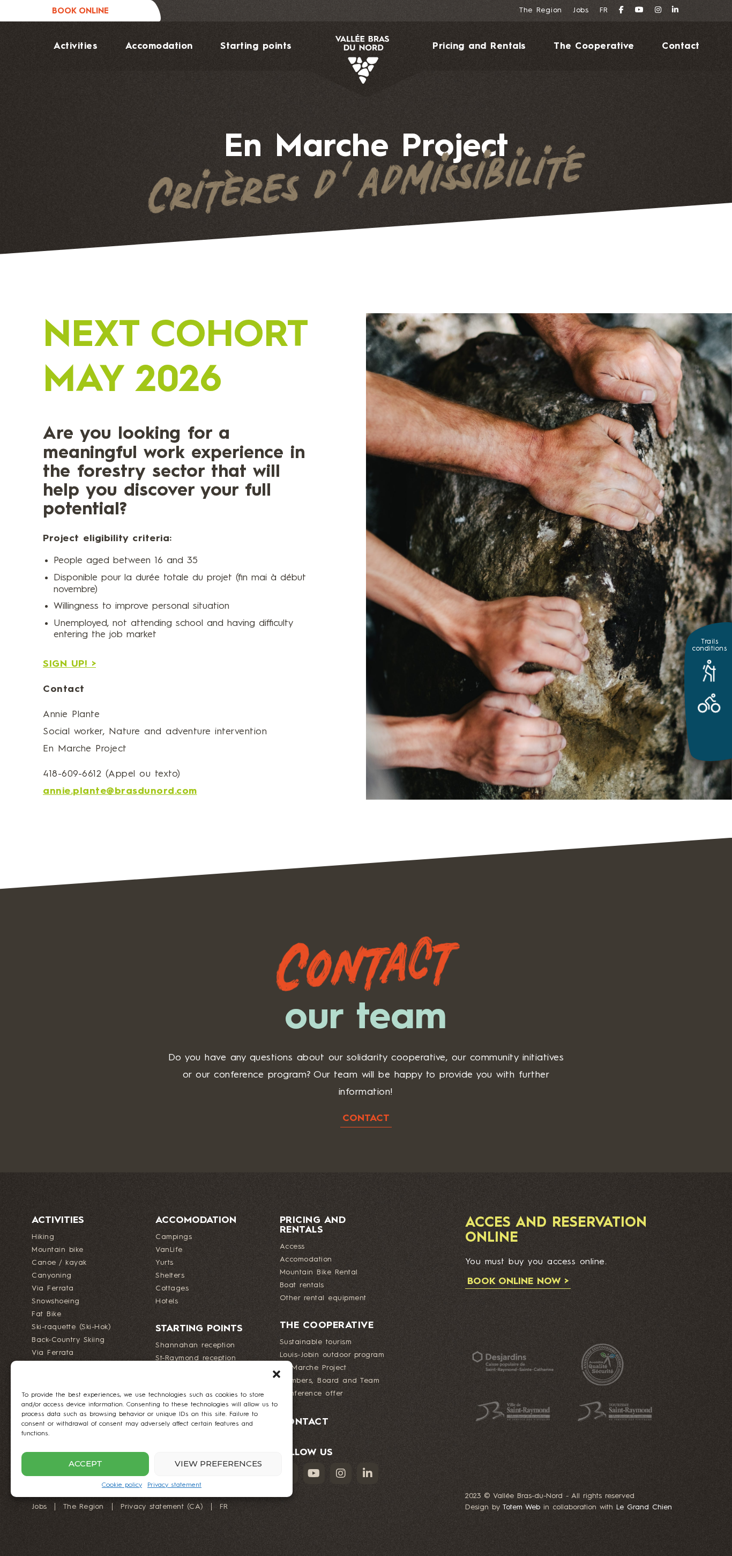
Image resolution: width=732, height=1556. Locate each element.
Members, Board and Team (330, 1380)
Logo (347, 59)
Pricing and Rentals (479, 46)
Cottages (172, 1288)
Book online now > (518, 1281)
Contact (681, 46)
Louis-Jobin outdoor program (332, 1355)
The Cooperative (594, 46)
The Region (540, 10)
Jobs (581, 10)
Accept (85, 1463)
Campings (173, 1237)
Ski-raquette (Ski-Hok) (71, 1327)
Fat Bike (46, 1314)
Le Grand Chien (644, 1507)
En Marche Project (313, 1367)
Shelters (169, 1275)
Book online (80, 12)
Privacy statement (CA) (162, 1506)
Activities (76, 46)
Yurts (164, 1262)
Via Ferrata (53, 1288)
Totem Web (521, 1507)
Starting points (256, 46)
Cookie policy (122, 1485)
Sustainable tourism (316, 1342)
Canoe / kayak (59, 1262)
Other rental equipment (323, 1298)
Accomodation (159, 46)
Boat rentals (302, 1285)
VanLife (169, 1249)
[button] (276, 1374)
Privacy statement (174, 1485)
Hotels (166, 1301)
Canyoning (52, 1275)
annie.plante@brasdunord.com (120, 791)
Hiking (43, 1237)
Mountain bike (58, 1249)
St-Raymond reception (195, 1358)
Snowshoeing (56, 1301)
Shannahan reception (195, 1345)
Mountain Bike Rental (319, 1272)
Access (292, 1246)
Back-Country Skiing (68, 1340)
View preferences (218, 1463)
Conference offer (311, 1393)
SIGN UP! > (69, 664)
